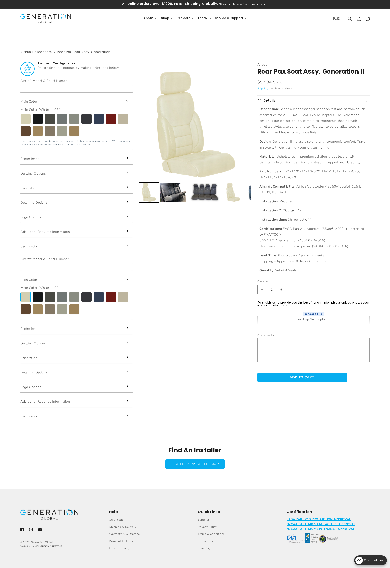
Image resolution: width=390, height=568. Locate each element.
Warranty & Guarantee (124, 534)
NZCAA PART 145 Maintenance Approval (321, 529)
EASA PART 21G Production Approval (319, 519)
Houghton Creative (48, 546)
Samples (204, 520)
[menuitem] (149, 192)
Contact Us (205, 541)
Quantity (262, 281)
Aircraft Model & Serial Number (44, 81)
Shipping (262, 88)
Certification (117, 520)
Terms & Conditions (211, 534)
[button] (150, 18)
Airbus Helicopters (36, 52)
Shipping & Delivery (122, 527)
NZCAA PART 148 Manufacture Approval (321, 524)
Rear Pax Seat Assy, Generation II (85, 52)
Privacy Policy (207, 527)
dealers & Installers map (195, 464)
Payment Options (121, 541)
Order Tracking (119, 548)
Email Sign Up (207, 548)
